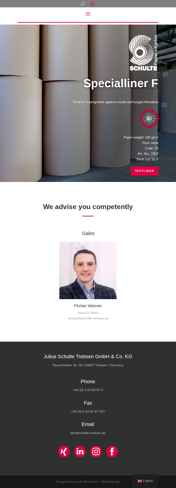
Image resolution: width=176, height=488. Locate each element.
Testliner (144, 171)
